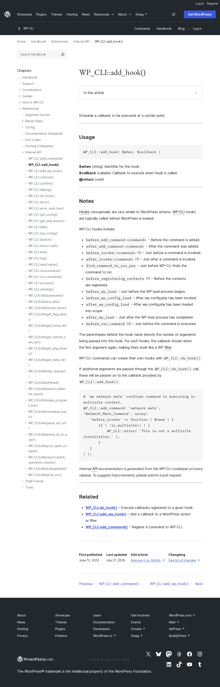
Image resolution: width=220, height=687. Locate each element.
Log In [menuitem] (200, 3)
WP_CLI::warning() (41, 289)
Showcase (62, 615)
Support (28, 83)
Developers (101, 629)
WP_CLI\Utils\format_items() (47, 308)
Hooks (84, 212)
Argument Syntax (37, 115)
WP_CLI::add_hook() (43, 164)
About (21, 615)
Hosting (22, 629)
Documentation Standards (44, 133)
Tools (29, 487)
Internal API (81, 41)
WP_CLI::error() (39, 202)
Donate (138, 629)
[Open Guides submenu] (19, 96)
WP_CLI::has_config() (43, 233)
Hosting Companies (39, 146)
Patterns (61, 636)
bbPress (177, 629)
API (94, 469)
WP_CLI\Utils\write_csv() (45, 475)
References (59, 41)
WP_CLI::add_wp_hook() (106, 514)
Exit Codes (33, 140)
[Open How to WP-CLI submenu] (19, 102)
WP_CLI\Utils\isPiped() (43, 382)
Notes (86, 201)
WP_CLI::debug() (40, 189)
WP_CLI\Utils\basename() (46, 295)
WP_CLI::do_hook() (101, 507)
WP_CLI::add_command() (107, 527)
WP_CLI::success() (41, 283)
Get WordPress (200, 14)
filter (168, 347)
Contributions (31, 90)
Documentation (104, 622)
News (21, 622)
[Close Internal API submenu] (22, 152)
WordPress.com (182, 615)
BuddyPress (179, 636)
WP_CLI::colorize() (41, 177)
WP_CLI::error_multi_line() (46, 208)
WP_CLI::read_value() (43, 264)
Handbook (38, 41)
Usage (87, 137)
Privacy (22, 636)
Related (88, 497)
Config (30, 127)
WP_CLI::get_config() (43, 214)
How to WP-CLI (33, 102)
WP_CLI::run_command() (45, 277)
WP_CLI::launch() (40, 239)
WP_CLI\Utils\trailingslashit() (47, 468)
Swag (137, 636)
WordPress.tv (104, 636)
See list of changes (184, 560)
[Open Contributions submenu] (19, 89)
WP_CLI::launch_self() (43, 246)
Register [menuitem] (212, 3)
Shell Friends (34, 481)
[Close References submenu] (19, 108)
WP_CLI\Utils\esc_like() (44, 301)
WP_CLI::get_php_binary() (46, 221)
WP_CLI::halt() (38, 227)
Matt (174, 622)
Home (21, 41)
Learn (97, 615)
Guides (27, 96)
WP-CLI (28, 28)
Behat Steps (34, 121)
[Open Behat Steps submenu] (22, 121)
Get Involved (140, 615)
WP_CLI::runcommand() (44, 271)
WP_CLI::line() (37, 252)
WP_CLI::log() (37, 258)
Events (136, 622)
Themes (61, 622)
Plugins (60, 629)
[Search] (62, 54)
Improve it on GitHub (147, 560)
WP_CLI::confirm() (40, 183)
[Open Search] (174, 14)
